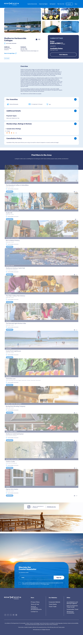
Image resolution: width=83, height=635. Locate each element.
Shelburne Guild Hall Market (15, 434)
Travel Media (53, 604)
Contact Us (34, 611)
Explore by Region (43, 4)
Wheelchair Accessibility (70, 612)
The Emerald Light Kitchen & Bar (16, 323)
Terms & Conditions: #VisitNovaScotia (36, 607)
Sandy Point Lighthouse (13, 351)
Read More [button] (9, 191)
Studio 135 (9, 213)
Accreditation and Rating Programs (72, 602)
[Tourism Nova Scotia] (11, 3)
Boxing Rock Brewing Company (15, 406)
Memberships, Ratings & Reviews (19, 124)
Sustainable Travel (72, 609)
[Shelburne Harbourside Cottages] (22, 20)
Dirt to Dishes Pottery (13, 240)
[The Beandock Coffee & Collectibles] (41, 173)
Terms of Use (35, 604)
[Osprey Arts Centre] (41, 477)
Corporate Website (54, 602)
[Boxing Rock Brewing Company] (41, 394)
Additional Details (13, 111)
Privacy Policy (46, 584)
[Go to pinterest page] (16, 615)
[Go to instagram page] (5, 615)
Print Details (7, 58)
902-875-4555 (24, 48)
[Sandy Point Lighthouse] (41, 339)
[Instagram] (28, 508)
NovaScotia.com (37, 629)
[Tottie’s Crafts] (41, 449)
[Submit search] (67, 4)
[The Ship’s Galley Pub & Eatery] (41, 284)
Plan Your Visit (60, 4)
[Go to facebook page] (8, 615)
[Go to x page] (11, 615)
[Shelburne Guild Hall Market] (41, 422)
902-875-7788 (24, 49)
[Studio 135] (41, 201)
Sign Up (58, 577)
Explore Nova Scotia (32, 4)
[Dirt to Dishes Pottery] (41, 228)
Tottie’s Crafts (10, 462)
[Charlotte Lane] (41, 366)
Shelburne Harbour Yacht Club (15, 268)
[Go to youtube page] (13, 615)
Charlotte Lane (10, 379)
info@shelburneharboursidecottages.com (29, 51)
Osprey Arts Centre (12, 489)
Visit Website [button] (63, 54)
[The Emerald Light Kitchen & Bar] (41, 311)
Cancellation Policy (14, 138)
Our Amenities (12, 99)
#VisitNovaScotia (51, 507)
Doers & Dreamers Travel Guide (72, 606)
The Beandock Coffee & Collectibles (17, 185)
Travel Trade (52, 606)
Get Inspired (52, 4)
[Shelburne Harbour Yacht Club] (41, 256)
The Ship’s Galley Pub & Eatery (15, 296)
